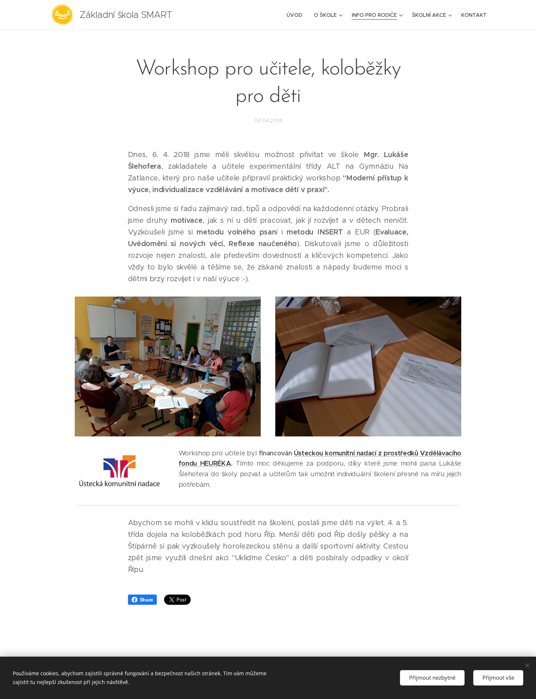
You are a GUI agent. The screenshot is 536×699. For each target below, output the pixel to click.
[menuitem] (296, 15)
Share (146, 600)
